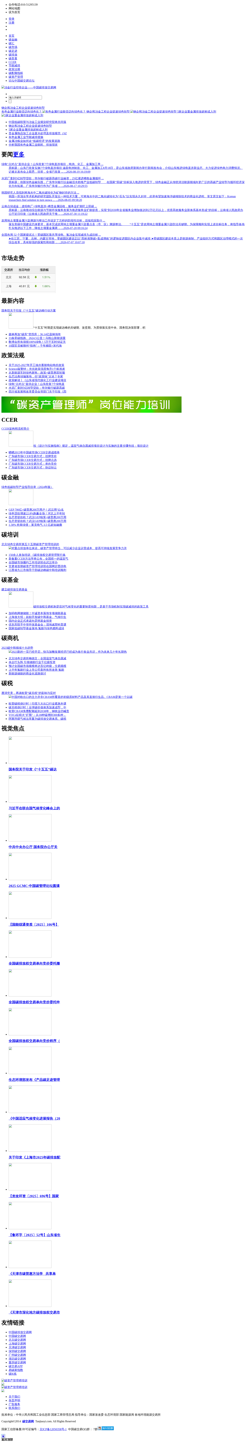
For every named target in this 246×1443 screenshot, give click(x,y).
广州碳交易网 (17, 1354)
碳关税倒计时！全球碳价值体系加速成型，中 (37, 707)
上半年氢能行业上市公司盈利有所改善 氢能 (36, 669)
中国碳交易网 (17, 1335)
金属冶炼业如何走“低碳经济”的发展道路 (34, 140)
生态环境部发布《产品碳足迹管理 (34, 1080)
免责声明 (14, 1400)
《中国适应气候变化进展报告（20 (34, 1118)
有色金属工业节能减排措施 (26, 137)
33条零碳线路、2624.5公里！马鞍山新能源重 (37, 338)
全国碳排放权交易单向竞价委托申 (34, 1002)
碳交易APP (16, 1366)
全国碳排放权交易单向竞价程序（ (34, 1041)
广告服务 (14, 1404)
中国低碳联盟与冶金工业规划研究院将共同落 (37, 122)
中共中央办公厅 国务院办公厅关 (33, 847)
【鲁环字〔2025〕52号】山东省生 (35, 1235)
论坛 (22, 80)
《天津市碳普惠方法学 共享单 (32, 1274)
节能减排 (14, 65)
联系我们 (14, 1408)
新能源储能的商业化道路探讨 (27, 673)
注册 (11, 22)
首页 (11, 35)
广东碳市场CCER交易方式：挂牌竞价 (33, 456)
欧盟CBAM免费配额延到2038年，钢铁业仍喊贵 (39, 711)
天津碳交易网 (17, 1347)
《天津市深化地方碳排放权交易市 (34, 1312)
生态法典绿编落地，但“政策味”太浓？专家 (36, 376)
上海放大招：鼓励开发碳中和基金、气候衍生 (37, 617)
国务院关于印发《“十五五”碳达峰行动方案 (28, 310)
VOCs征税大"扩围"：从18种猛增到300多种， (37, 714)
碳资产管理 (16, 76)
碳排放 (13, 54)
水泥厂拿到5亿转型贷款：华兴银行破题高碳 (37, 387)
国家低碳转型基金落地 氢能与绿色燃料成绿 (36, 628)
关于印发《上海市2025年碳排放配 (34, 1157)
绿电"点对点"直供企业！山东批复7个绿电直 (36, 384)
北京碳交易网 (17, 1339)
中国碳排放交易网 (20, 1332)
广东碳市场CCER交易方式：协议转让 (33, 467)
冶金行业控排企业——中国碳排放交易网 (30, 87)
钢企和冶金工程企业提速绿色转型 (23, 107)
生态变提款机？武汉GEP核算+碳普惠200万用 (37, 517)
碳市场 (13, 47)
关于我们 (14, 1396)
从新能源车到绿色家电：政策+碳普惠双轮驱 (37, 372)
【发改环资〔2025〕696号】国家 (34, 1196)
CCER (12, 62)
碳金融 (13, 39)
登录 (11, 18)
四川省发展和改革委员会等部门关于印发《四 (37, 391)
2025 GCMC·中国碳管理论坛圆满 (34, 886)
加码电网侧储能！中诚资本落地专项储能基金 (37, 613)
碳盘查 (13, 58)
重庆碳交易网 (17, 1362)
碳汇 (11, 43)
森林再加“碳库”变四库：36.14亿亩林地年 (35, 334)
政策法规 (14, 69)
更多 (18, 154)
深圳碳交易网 (17, 1351)
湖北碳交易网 (17, 1358)
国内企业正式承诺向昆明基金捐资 (30, 620)
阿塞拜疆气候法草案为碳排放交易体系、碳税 (37, 718)
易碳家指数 (16, 1370)
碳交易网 (28, 1421)
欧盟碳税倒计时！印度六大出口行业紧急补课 (37, 703)
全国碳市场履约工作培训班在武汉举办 (33, 562)
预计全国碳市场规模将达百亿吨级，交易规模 (37, 665)
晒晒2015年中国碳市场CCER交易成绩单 (34, 452)
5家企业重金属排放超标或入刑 (28, 129)
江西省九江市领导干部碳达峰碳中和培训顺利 (37, 570)
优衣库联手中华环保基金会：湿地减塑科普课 (37, 624)
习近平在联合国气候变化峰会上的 (34, 808)
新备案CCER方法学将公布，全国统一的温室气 (38, 558)
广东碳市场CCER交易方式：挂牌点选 (33, 459)
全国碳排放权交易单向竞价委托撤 (34, 963)
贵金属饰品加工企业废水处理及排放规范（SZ (38, 133)
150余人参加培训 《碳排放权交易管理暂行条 (37, 554)
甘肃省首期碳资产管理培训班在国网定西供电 (37, 566)
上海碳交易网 (17, 1343)
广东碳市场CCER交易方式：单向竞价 (33, 463)
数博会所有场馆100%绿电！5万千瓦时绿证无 (37, 341)
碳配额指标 (16, 73)
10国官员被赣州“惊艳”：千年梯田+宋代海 (35, 345)
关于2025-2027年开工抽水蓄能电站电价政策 (36, 365)
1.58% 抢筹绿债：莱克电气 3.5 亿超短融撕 (35, 524)
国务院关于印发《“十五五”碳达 (33, 769)
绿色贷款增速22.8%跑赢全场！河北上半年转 (37, 513)
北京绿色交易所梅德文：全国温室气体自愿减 (37, 658)
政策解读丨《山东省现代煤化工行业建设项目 (37, 380)
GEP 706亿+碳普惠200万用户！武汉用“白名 (36, 509)
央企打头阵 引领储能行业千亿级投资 (32, 662)
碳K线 (13, 1373)
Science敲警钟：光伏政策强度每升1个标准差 (37, 368)
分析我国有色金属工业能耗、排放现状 (33, 144)
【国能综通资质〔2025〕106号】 (34, 924)
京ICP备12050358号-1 (53, 1429)
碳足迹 (13, 50)
